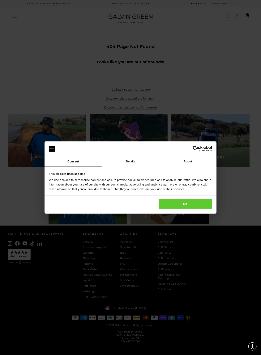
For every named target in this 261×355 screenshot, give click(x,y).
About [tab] (188, 161)
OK (185, 204)
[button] (252, 346)
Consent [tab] (73, 161)
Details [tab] (130, 161)
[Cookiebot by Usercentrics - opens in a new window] (195, 149)
